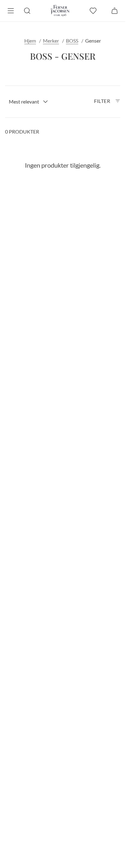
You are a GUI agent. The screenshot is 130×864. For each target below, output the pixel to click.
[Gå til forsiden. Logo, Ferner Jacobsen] (60, 10)
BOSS (72, 41)
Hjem (30, 41)
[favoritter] (93, 11)
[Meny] (10, 11)
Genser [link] (93, 41)
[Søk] (27, 11)
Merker (51, 41)
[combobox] (28, 101)
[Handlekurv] (114, 11)
